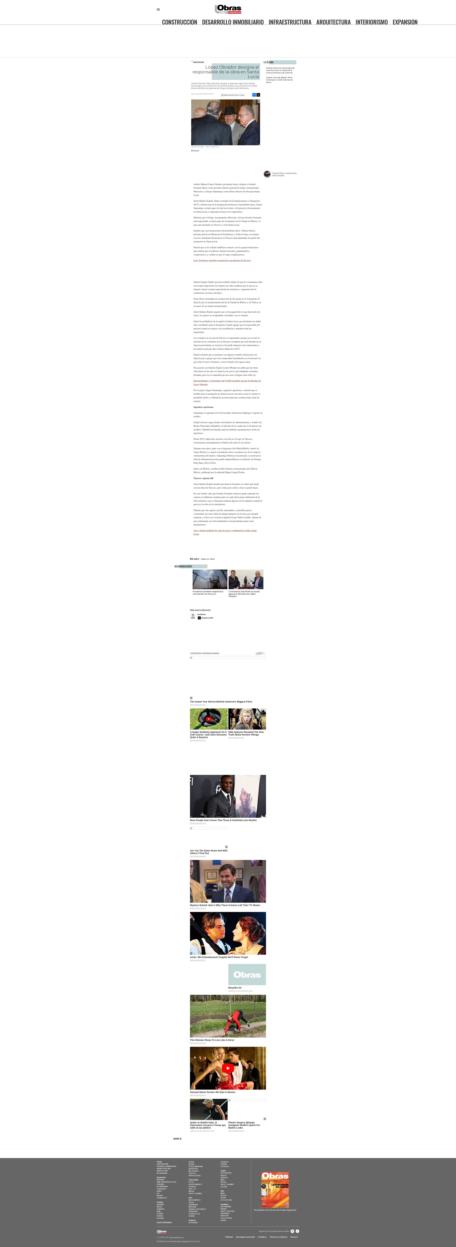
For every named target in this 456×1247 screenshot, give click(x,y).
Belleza (223, 1182)
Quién (223, 1171)
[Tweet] (258, 95)
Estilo (191, 1182)
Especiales (225, 1166)
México (159, 1207)
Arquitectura (333, 22)
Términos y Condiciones (278, 1237)
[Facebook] (254, 95)
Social (191, 1202)
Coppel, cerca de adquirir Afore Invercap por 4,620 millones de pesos (279, 79)
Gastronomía (226, 1207)
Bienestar (224, 1216)
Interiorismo (372, 22)
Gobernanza (193, 1205)
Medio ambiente (195, 1200)
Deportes (192, 1187)
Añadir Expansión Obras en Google (234, 95)
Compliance (262, 1237)
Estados (160, 1213)
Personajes (225, 1213)
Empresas (160, 1180)
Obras (159, 1162)
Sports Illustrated (164, 1222)
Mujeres (160, 1196)
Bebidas (224, 1209)
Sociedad (160, 1218)
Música (191, 1191)
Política (160, 1202)
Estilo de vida (226, 1200)
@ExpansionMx (207, 618)
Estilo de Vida (226, 1218)
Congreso (160, 1209)
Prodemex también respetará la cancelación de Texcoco (208, 592)
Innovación (193, 1211)
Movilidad (192, 1207)
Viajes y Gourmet (195, 1193)
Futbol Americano (196, 1166)
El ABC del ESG (194, 1214)
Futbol (191, 1162)
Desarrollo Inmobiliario (233, 22)
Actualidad (193, 1222)
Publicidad (229, 1237)
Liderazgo (224, 1162)
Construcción (179, 22)
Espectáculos (226, 1173)
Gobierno (160, 1204)
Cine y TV (192, 1189)
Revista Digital (195, 1175)
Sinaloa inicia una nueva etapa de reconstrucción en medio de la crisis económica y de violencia (280, 70)
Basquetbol (193, 1169)
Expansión (405, 22)
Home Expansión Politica (166, 1182)
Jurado (223, 1220)
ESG (158, 1193)
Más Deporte (194, 1171)
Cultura (224, 1187)
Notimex (201, 614)
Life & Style (193, 1180)
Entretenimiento (195, 1184)
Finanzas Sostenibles (197, 1209)
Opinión (160, 1216)
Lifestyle (192, 1173)
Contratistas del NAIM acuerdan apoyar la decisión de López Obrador (244, 593)
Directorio (294, 1237)
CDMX (159, 1211)
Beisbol (192, 1164)
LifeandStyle (162, 1198)
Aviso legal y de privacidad (245, 1237)
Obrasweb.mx (297, 1231)
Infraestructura (290, 22)
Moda (223, 1180)
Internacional (162, 1186)
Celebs (223, 1198)
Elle (222, 1191)
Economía (160, 1184)
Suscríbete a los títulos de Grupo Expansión (275, 1210)
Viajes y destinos (228, 1211)
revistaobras (292, 1231)
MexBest (224, 1204)
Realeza (224, 1175)
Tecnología (161, 1189)
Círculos (224, 1178)
